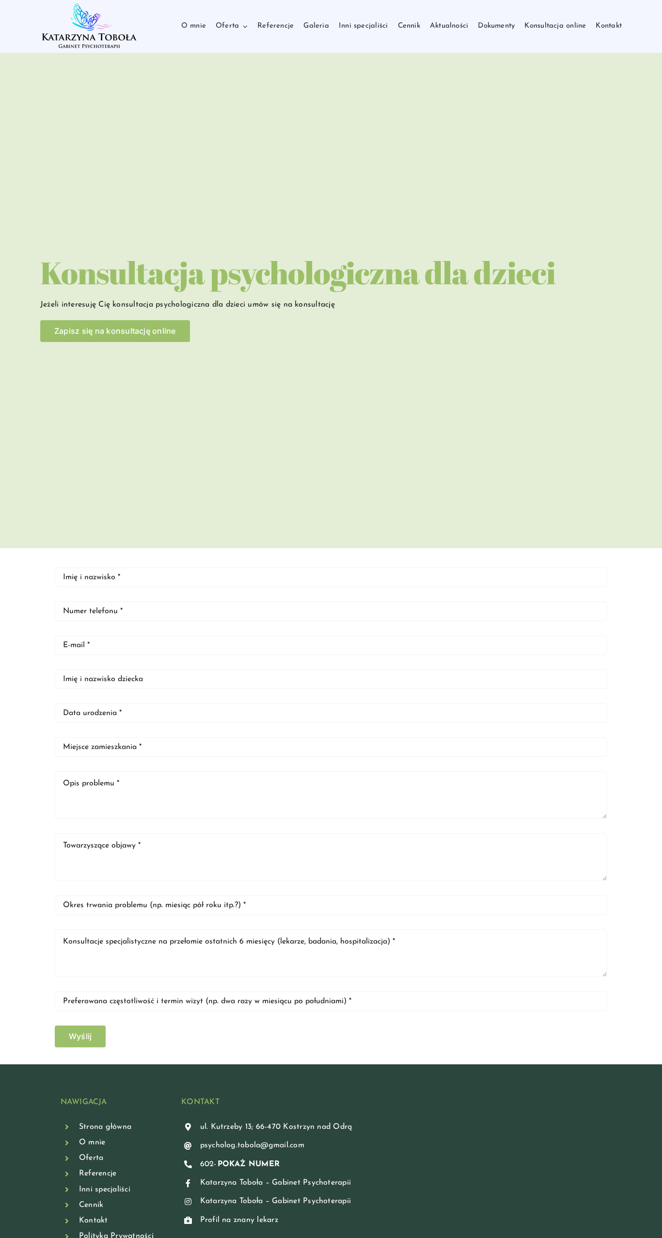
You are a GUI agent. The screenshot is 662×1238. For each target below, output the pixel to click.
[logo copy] (89, 6)
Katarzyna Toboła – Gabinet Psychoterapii (275, 1183)
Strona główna (105, 1127)
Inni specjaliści (104, 1189)
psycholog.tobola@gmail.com (252, 1145)
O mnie (92, 1142)
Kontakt (93, 1220)
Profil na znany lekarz (239, 1220)
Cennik (91, 1205)
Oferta (91, 1158)
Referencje (97, 1173)
